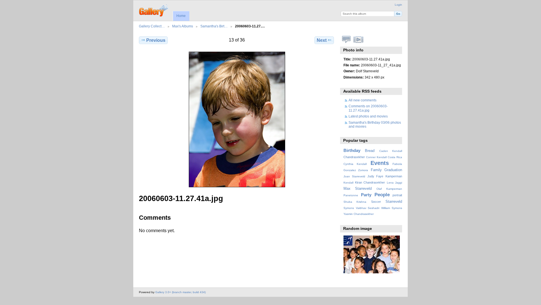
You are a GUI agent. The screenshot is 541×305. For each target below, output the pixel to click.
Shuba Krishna (354, 201)
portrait (397, 195)
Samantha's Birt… (214, 26)
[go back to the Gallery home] (154, 10)
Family (376, 170)
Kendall (348, 182)
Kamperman (393, 176)
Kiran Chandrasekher (370, 182)
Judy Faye (375, 176)
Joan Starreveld (354, 176)
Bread (369, 151)
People (382, 194)
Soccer (376, 201)
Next (322, 40)
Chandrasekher (354, 157)
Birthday (351, 150)
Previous (155, 40)
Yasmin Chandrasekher (358, 213)
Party (366, 194)
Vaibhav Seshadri (368, 208)
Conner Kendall (376, 157)
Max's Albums (182, 26)
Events (380, 163)
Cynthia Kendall (355, 163)
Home (181, 16)
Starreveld (393, 202)
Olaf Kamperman (389, 188)
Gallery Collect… (152, 26)
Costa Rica (395, 157)
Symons (348, 208)
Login (398, 4)
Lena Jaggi (394, 182)
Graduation (393, 170)
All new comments (362, 100)
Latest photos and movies (368, 116)
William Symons (391, 208)
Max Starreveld (357, 189)
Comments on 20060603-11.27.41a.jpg (368, 108)
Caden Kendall (390, 150)
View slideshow (358, 39)
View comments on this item (346, 39)
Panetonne (350, 195)
